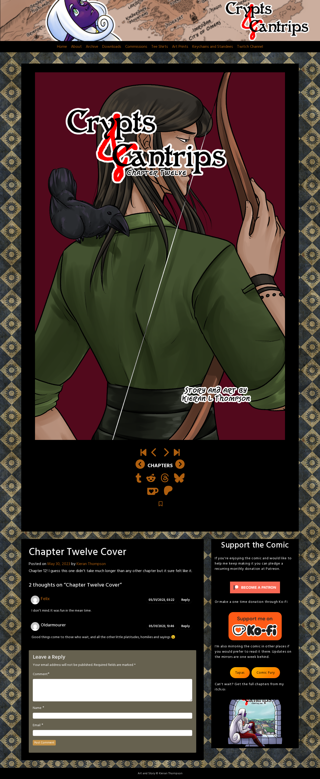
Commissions (136, 47)
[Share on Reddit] (151, 479)
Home (62, 47)
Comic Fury (265, 673)
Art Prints (180, 47)
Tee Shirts (159, 47)
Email (36, 725)
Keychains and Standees (212, 47)
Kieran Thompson (91, 564)
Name (37, 708)
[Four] (177, 453)
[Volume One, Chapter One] (143, 453)
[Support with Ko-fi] (152, 491)
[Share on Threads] (165, 479)
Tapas (240, 673)
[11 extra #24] (154, 453)
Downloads (111, 47)
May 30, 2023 (58, 564)
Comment (40, 674)
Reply (185, 600)
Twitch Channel (250, 47)
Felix (45, 599)
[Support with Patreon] (168, 491)
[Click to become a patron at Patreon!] (255, 588)
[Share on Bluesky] (179, 479)
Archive (92, 47)
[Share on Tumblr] (138, 479)
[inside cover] (166, 453)
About (76, 47)
